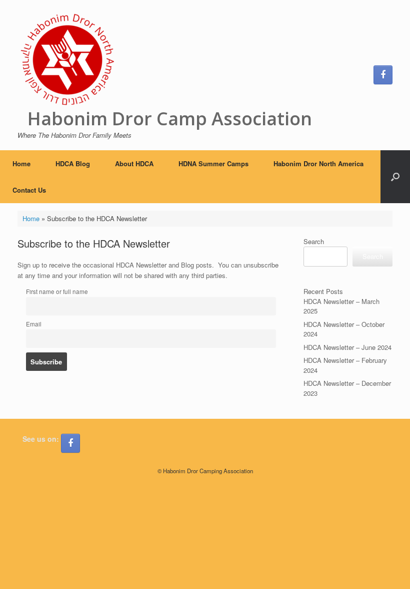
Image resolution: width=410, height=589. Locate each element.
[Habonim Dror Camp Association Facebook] (383, 74)
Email (34, 324)
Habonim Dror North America (319, 163)
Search (314, 241)
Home (21, 163)
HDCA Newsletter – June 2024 (348, 347)
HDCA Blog (73, 163)
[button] (395, 176)
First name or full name (57, 291)
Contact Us (29, 190)
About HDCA (134, 163)
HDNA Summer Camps (213, 163)
